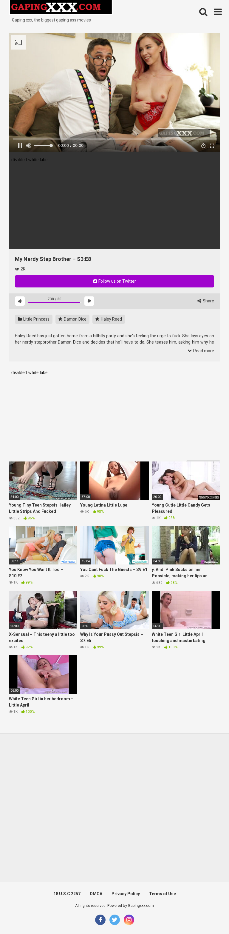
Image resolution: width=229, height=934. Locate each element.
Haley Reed (111, 319)
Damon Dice (74, 319)
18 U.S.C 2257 (67, 893)
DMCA (96, 893)
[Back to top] (209, 916)
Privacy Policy (126, 893)
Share (208, 300)
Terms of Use (162, 893)
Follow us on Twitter (117, 281)
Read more (203, 350)
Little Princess (35, 319)
